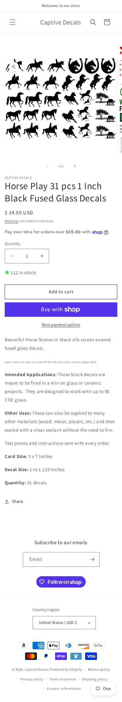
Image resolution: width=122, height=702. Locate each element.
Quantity (12, 243)
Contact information (64, 688)
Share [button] (17, 501)
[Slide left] (47, 166)
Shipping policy (95, 679)
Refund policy (99, 669)
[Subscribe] (92, 559)
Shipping (11, 221)
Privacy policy (31, 679)
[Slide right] (75, 166)
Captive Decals (37, 669)
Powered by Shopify (66, 669)
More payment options (61, 324)
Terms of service (62, 679)
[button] (12, 22)
